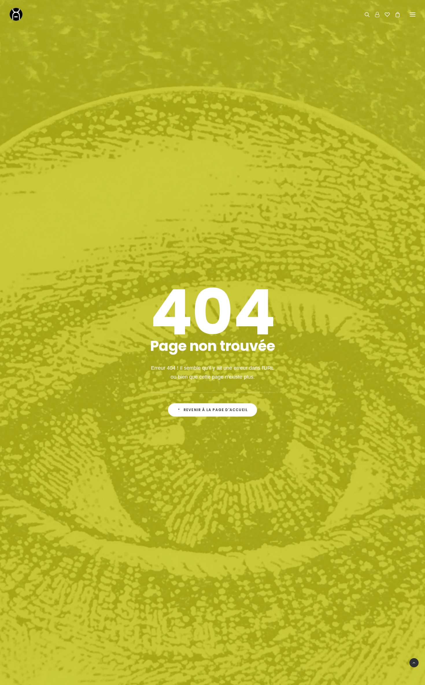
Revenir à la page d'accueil (216, 409)
